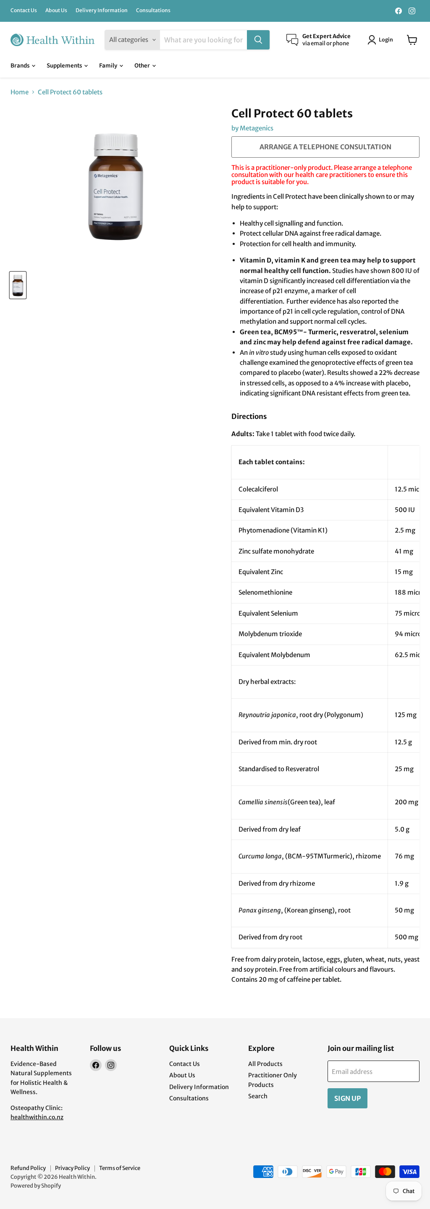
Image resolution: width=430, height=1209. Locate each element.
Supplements (65, 65)
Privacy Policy (72, 1168)
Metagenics (256, 128)
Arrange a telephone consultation (325, 147)
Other (142, 65)
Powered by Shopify (35, 1185)
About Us (56, 10)
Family (108, 65)
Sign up (347, 1098)
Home (19, 92)
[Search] (258, 39)
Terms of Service (119, 1168)
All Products (265, 1064)
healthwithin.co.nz (36, 1117)
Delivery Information (102, 10)
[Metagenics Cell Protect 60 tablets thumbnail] (18, 285)
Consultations (153, 10)
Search (257, 1096)
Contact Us (23, 10)
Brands (20, 65)
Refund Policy (28, 1168)
